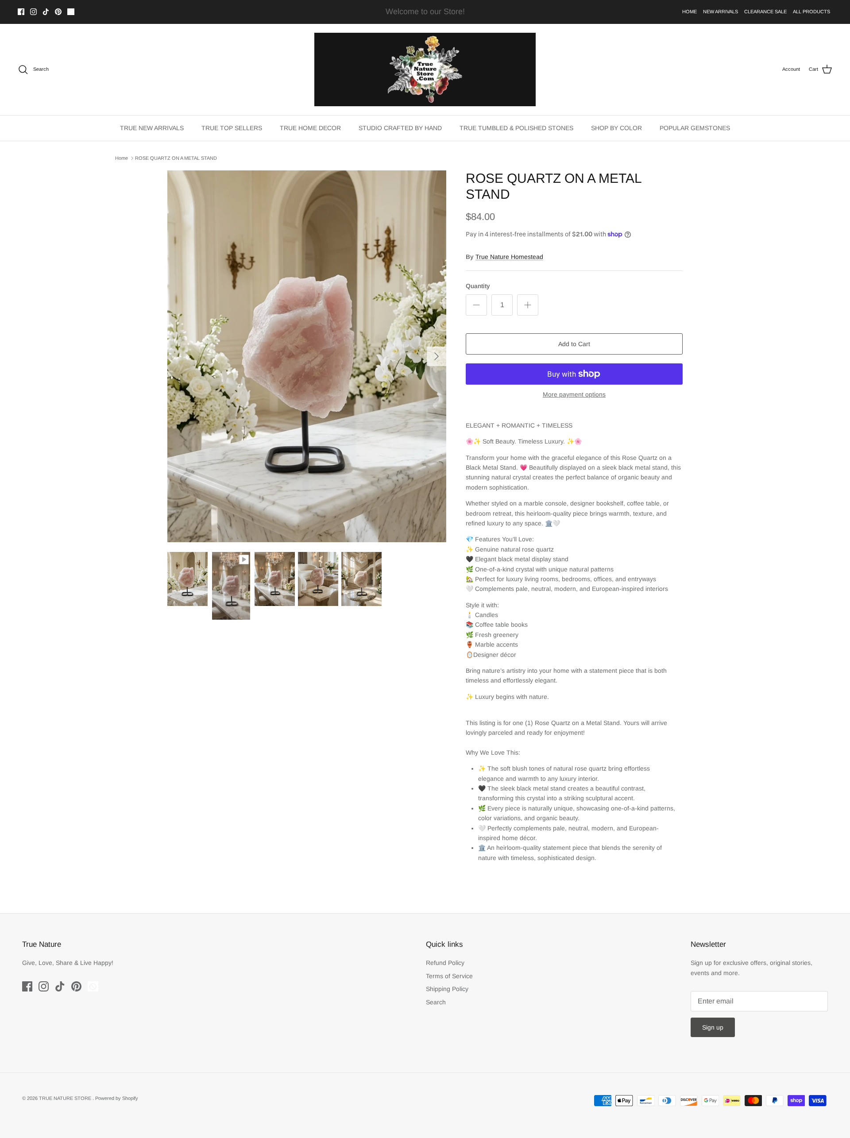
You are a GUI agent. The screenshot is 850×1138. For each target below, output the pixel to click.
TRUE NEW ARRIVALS (152, 127)
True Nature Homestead (509, 256)
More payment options (574, 394)
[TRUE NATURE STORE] (425, 70)
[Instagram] (33, 11)
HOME (689, 11)
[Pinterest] (58, 11)
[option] (306, 356)
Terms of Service (449, 976)
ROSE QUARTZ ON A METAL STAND (176, 158)
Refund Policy (445, 962)
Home (121, 158)
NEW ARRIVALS (720, 11)
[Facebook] (21, 11)
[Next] (436, 356)
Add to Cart (574, 343)
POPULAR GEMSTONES (695, 127)
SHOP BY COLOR (616, 127)
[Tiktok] (45, 11)
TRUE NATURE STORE (66, 1098)
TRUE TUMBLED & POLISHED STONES (516, 127)
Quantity (478, 285)
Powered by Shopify (116, 1098)
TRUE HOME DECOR (310, 127)
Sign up (712, 1027)
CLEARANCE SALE (765, 11)
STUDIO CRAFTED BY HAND (400, 127)
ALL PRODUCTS (811, 11)
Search (436, 1002)
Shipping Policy (447, 988)
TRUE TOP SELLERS (231, 127)
